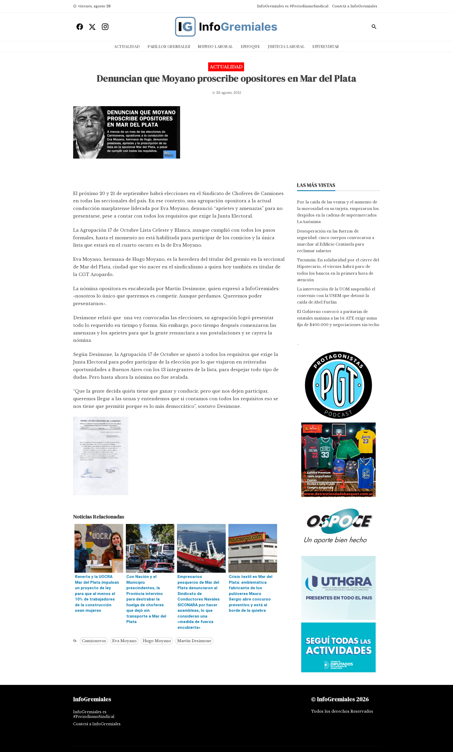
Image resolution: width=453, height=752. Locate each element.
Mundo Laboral (215, 46)
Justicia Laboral (286, 46)
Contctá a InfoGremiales (354, 6)
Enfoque (250, 46)
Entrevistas (325, 46)
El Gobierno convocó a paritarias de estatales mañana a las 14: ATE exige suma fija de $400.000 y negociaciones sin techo (338, 318)
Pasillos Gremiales (169, 46)
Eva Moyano (124, 641)
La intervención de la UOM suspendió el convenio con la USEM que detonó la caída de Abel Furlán (336, 296)
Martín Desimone (194, 641)
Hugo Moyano (157, 641)
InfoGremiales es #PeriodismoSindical (292, 6)
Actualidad (127, 46)
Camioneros (94, 641)
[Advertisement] (179, 175)
